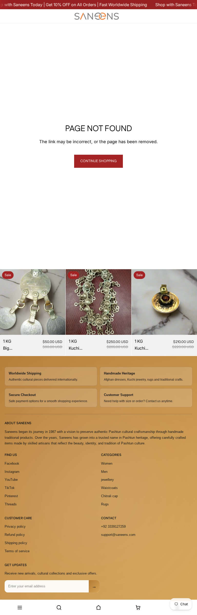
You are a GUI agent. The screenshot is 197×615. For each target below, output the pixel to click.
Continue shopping (98, 161)
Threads (11, 504)
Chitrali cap (109, 496)
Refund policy (15, 535)
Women (106, 463)
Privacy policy (15, 526)
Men (104, 472)
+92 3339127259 (113, 526)
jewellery (107, 480)
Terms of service (17, 551)
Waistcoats (109, 488)
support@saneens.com (118, 535)
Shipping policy (16, 543)
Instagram (12, 472)
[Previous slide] (7, 302)
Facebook (12, 463)
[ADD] (57, 326)
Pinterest (11, 496)
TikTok (10, 488)
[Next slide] (57, 302)
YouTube (11, 480)
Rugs (105, 504)
